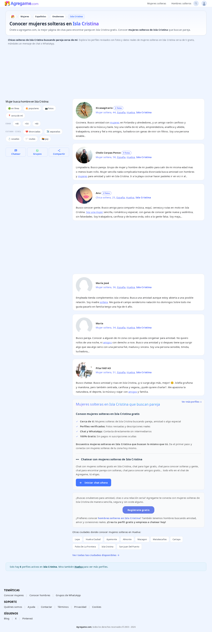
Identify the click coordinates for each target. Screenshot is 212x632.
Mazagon (142, 539)
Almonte (127, 539)
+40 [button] (17, 123)
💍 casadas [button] (13, 138)
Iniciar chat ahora (93, 482)
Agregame (24, 3)
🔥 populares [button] (32, 108)
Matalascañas (160, 539)
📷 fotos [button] (49, 108)
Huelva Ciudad (93, 539)
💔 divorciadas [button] (33, 131)
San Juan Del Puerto (129, 546)
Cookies (96, 606)
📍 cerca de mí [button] (15, 115)
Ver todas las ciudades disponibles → (95, 555)
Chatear (15, 153)
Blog (6, 618)
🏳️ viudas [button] (30, 138)
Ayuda (31, 606)
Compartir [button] (59, 153)
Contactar (46, 606)
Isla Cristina (107, 546)
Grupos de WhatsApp (68, 595)
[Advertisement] (105, 73)
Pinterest (27, 618)
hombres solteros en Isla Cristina (119, 518)
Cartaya (176, 539)
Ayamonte (111, 539)
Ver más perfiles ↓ (192, 401)
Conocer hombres (39, 595)
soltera (104, 302)
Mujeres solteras (156, 3)
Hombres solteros (181, 3)
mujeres (114, 122)
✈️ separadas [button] (53, 131)
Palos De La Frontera (85, 546)
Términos (63, 606)
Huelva (131, 112)
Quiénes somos (13, 606)
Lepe (77, 539)
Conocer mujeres (14, 595)
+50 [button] (26, 123)
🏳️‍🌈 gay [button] (45, 138)
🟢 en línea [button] (13, 108)
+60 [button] (36, 123)
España (121, 112)
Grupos (37, 153)
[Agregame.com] (12, 16)
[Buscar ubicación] (196, 3)
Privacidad (80, 606)
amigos (107, 342)
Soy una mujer (94, 212)
